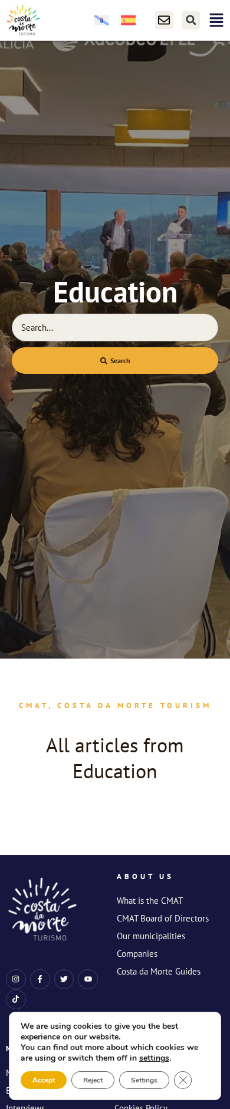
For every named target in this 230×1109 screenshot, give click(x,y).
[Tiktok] (16, 999)
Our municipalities (151, 936)
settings (154, 1058)
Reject (93, 1080)
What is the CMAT (150, 900)
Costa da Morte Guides (159, 971)
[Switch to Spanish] (128, 20)
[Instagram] (16, 979)
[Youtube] (88, 979)
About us (145, 876)
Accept (43, 1080)
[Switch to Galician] (101, 20)
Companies (137, 953)
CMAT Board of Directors (163, 918)
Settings (144, 1080)
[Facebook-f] (40, 979)
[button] (191, 20)
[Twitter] (64, 979)
